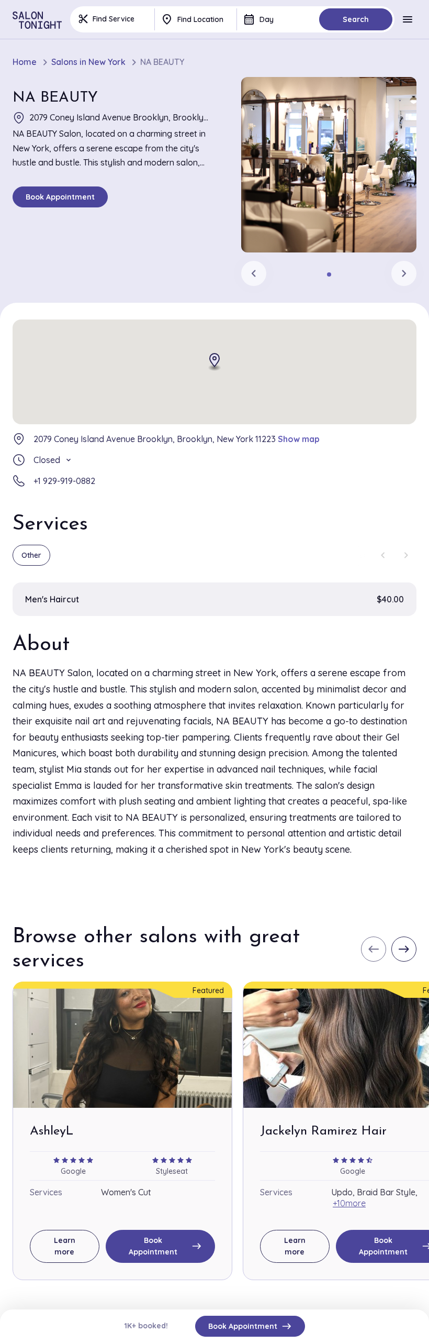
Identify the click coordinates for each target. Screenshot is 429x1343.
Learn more (64, 1246)
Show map (299, 439)
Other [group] (31, 555)
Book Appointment (60, 197)
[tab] (329, 274)
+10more (349, 1203)
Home (25, 62)
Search (356, 19)
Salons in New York (88, 62)
